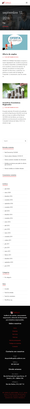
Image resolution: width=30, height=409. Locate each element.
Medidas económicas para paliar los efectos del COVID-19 (15, 164)
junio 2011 (7, 247)
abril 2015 (7, 211)
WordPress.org (8, 300)
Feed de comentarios (10, 296)
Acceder (7, 289)
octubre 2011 (8, 240)
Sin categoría (8, 277)
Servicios (15, 334)
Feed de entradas (9, 292)
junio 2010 (7, 266)
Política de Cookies (11, 396)
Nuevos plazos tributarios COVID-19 (14, 156)
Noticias (15, 337)
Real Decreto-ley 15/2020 (11, 152)
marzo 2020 (8, 192)
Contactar (15, 346)
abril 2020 (7, 189)
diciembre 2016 (8, 196)
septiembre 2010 (9, 262)
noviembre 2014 (9, 218)
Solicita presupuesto (15, 340)
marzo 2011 (7, 251)
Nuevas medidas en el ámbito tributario (14, 168)
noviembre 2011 (8, 236)
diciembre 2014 (8, 214)
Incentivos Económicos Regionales (11, 103)
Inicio (15, 328)
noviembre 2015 (9, 207)
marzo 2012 (7, 233)
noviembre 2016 (9, 200)
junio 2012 (7, 229)
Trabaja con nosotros (15, 343)
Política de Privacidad (17, 394)
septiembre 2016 (9, 203)
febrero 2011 (8, 255)
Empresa (15, 331)
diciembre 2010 (8, 258)
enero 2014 (7, 222)
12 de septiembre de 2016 (11, 57)
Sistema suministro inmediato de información (15, 160)
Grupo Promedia (19, 397)
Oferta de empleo (10, 54)
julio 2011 (7, 244)
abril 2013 (7, 225)
